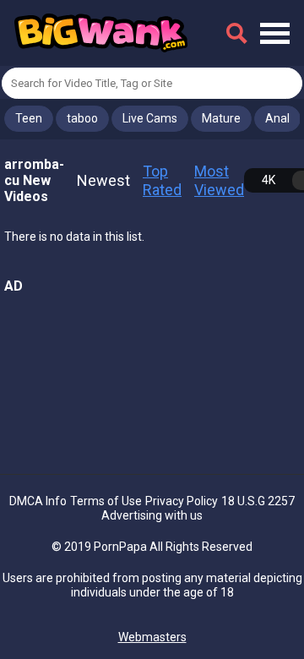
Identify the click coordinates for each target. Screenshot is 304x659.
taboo (82, 118)
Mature (221, 118)
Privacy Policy (181, 501)
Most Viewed (219, 180)
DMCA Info (38, 501)
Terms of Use (106, 501)
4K (268, 180)
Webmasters (152, 637)
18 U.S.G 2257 (258, 501)
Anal (277, 118)
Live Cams (149, 118)
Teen (28, 118)
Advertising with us (152, 515)
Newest (103, 180)
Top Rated (162, 180)
